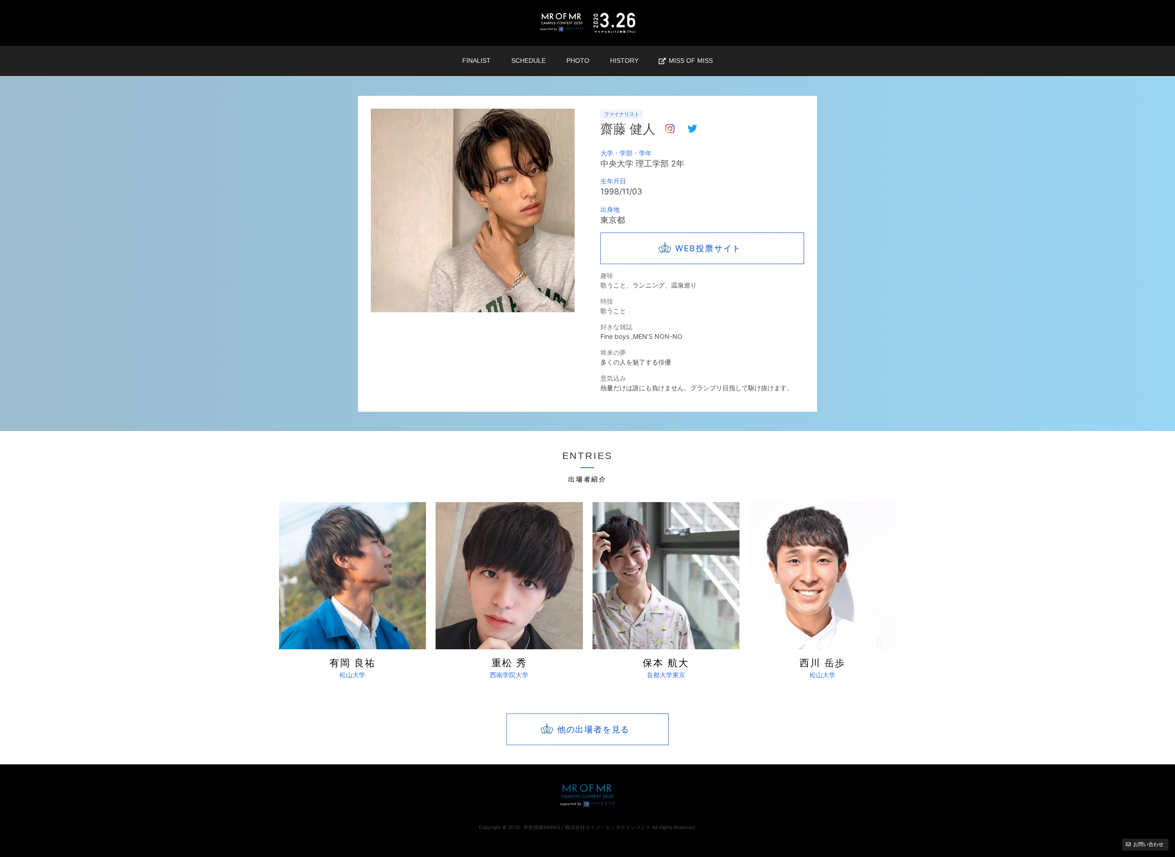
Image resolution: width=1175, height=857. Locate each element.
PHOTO (577, 60)
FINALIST (476, 60)
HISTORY (624, 60)
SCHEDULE (528, 60)
